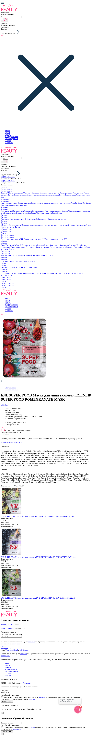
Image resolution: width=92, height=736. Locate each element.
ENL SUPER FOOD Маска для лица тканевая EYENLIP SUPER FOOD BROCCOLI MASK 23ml (38, 598)
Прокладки (5, 219)
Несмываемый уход (83, 225)
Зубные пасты (30, 219)
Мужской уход (6, 229)
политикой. (17, 644)
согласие (31, 642)
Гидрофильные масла (9, 203)
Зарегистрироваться (14, 442)
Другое (3, 197)
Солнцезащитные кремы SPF (12, 239)
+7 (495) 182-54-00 (8, 177)
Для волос (36, 255)
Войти (3, 442)
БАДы (3, 261)
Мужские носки (19, 267)
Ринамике (27, 683)
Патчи (61, 195)
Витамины (10, 261)
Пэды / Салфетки (84, 203)
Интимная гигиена (17, 219)
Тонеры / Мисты (7, 193)
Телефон (5, 693)
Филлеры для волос (50, 225)
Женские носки (7, 267)
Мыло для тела (18, 211)
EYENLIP (5, 405)
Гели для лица (78, 193)
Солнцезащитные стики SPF (56, 239)
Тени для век (31, 247)
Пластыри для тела (22, 261)
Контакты (9, 143)
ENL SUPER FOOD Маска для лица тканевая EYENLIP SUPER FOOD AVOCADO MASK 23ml (37, 516)
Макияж (4, 241)
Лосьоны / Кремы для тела (34, 211)
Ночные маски (70, 195)
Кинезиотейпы (16, 255)
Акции (8, 141)
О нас (7, 131)
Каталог (4, 187)
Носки (3, 263)
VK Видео (24, 650)
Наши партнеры (11, 139)
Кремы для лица (66, 193)
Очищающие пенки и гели (52, 203)
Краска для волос (7, 227)
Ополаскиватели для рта (56, 219)
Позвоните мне (7, 731)
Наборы (11, 195)
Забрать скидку (7, 701)
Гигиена (4, 215)
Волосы (4, 221)
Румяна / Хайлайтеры (77, 245)
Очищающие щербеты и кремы (30, 203)
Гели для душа (6, 211)
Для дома (4, 269)
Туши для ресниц (42, 247)
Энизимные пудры (16, 205)
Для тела (4, 207)
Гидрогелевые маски (35, 195)
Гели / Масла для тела (53, 211)
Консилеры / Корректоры (59, 245)
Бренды (8, 135)
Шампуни (5, 225)
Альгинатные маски (51, 195)
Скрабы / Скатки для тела (71, 211)
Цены (7, 133)
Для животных (6, 277)
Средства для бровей (58, 247)
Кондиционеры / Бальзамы (19, 225)
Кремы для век (53, 193)
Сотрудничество (11, 137)
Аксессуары (5, 251)
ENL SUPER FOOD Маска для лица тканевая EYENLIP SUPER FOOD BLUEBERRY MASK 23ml (38, 557)
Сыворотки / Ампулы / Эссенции (26, 193)
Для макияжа (27, 255)
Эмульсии (43, 193)
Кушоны (40, 245)
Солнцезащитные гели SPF (34, 239)
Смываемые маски (83, 195)
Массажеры (5, 255)
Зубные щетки (41, 219)
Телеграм (9, 650)
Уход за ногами (22, 213)
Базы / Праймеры (7, 245)
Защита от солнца (7, 235)
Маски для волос (36, 225)
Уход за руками (10, 213)
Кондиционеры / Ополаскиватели (36, 273)
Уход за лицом (6, 189)
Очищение (5, 199)
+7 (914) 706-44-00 (8, 181)
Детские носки (31, 267)
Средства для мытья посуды (73, 273)
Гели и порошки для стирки (11, 273)
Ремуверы (5, 205)
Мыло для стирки (55, 273)
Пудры (46, 245)
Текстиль (4, 275)
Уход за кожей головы (67, 225)
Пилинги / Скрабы (70, 203)
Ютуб (15, 650)
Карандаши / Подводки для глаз (13, 247)
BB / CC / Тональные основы (25, 245)
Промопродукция (7, 283)
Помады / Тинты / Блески (76, 247)
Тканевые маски (20, 195)
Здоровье (4, 257)
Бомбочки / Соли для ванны (38, 213)
